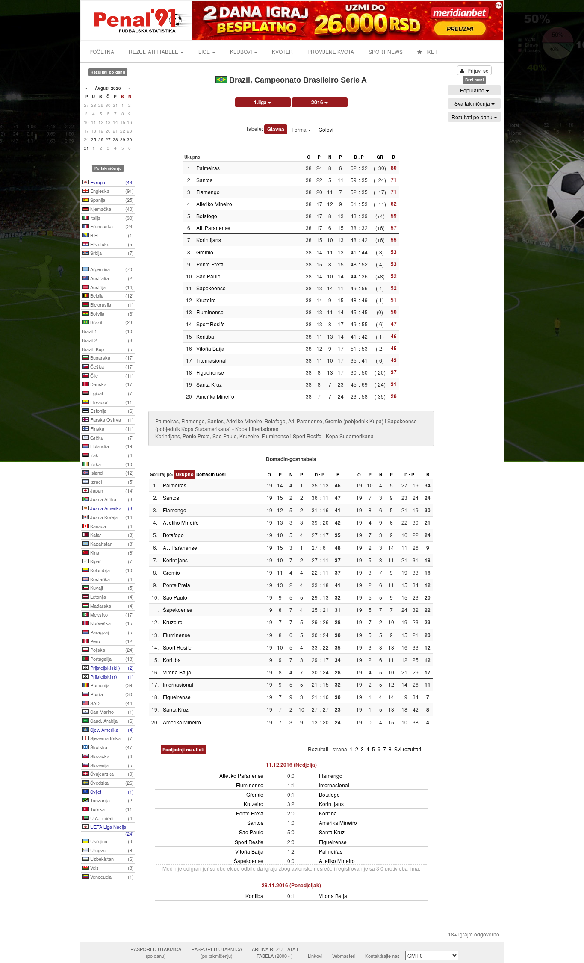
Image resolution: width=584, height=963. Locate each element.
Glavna (275, 129)
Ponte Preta (210, 264)
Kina (111, 552)
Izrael (111, 481)
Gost (221, 474)
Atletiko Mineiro (214, 203)
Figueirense (210, 372)
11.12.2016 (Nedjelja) (291, 764)
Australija (111, 278)
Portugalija (111, 658)
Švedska (111, 782)
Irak (111, 455)
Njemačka (111, 208)
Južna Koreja (111, 517)
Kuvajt (111, 587)
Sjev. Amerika (111, 729)
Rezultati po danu (472, 117)
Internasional (211, 360)
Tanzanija (111, 800)
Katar (111, 534)
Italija (111, 217)
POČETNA (101, 51)
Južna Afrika (111, 499)
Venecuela (111, 876)
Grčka (111, 437)
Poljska (111, 649)
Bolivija (111, 313)
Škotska (111, 747)
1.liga (261, 102)
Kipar (111, 561)
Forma (300, 129)
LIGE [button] (204, 51)
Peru (111, 641)
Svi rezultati (407, 749)
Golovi (326, 129)
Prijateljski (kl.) (111, 667)
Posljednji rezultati (183, 749)
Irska (111, 464)
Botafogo (206, 215)
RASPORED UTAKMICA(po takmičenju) (216, 952)
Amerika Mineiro (215, 396)
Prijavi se (478, 70)
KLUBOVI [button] (241, 51)
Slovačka (111, 756)
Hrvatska (111, 244)
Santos (204, 179)
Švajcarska (111, 773)
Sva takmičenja (472, 103)
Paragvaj (111, 632)
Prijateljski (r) (111, 676)
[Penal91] (136, 19)
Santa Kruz (209, 384)
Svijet (111, 791)
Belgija (111, 295)
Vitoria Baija (210, 348)
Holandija (111, 446)
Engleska (111, 190)
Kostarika (111, 579)
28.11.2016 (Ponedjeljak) (291, 885)
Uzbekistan (111, 858)
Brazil (111, 322)
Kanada (111, 526)
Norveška (111, 623)
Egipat (111, 393)
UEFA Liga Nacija (111, 827)
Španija (111, 199)
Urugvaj (111, 850)
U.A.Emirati (111, 818)
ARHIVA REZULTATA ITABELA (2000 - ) (275, 952)
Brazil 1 (108, 331)
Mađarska (111, 605)
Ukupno (185, 474)
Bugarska (111, 357)
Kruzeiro (206, 300)
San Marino (111, 711)
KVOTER (282, 51)
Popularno (473, 90)
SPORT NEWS (386, 51)
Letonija (111, 596)
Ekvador (111, 402)
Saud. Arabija (111, 720)
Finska (111, 428)
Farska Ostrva (111, 419)
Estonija (111, 410)
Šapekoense (211, 288)
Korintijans (208, 239)
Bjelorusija (111, 304)
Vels (111, 867)
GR (380, 157)
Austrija (111, 287)
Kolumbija (111, 570)
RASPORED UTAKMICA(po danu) (155, 952)
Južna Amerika (111, 508)
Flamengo (208, 191)
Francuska (111, 226)
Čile (111, 375)
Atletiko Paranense (241, 775)
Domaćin (205, 474)
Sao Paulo (208, 276)
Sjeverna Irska (111, 738)
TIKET (429, 51)
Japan (111, 490)
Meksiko (111, 614)
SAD (111, 703)
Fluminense (210, 312)
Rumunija (111, 685)
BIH (111, 235)
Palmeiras (208, 167)
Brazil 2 (108, 340)
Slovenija (111, 765)
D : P (359, 157)
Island (111, 472)
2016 (317, 102)
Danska (111, 384)
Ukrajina (111, 841)
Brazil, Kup (108, 349)
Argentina (111, 269)
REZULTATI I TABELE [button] (154, 51)
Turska (111, 809)
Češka (111, 366)
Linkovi (315, 955)
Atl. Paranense (213, 227)
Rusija (111, 694)
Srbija (111, 252)
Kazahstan (111, 543)
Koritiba (205, 336)
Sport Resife (210, 324)
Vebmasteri (343, 955)
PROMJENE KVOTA (330, 51)
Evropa (111, 182)
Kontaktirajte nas (382, 955)
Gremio (204, 252)
